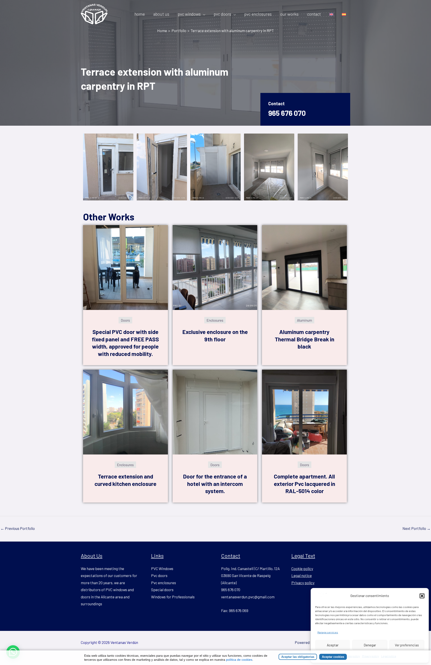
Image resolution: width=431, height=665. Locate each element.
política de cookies (239, 659)
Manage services (327, 632)
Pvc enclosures (163, 582)
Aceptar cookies (333, 656)
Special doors (162, 589)
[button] (422, 596)
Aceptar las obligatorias (297, 656)
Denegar (370, 645)
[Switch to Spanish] (344, 14)
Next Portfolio (416, 528)
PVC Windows (162, 568)
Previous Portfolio (17, 528)
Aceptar (333, 645)
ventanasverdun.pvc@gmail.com (248, 597)
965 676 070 (287, 113)
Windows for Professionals (173, 597)
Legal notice (301, 575)
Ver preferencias (407, 645)
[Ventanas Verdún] (321, 595)
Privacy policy (302, 582)
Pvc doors (159, 575)
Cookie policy (302, 568)
